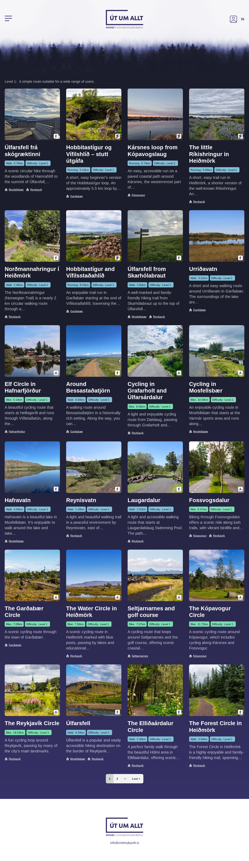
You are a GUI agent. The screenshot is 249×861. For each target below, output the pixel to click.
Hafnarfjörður (17, 431)
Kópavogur (138, 195)
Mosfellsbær (16, 189)
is (242, 19)
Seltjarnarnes (140, 655)
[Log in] (233, 19)
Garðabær (76, 196)
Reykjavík (36, 189)
